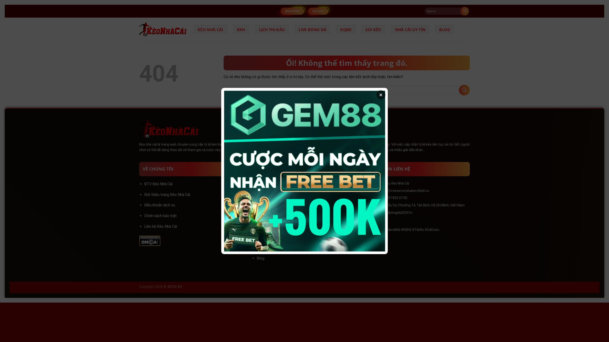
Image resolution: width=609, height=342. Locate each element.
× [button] (381, 94)
